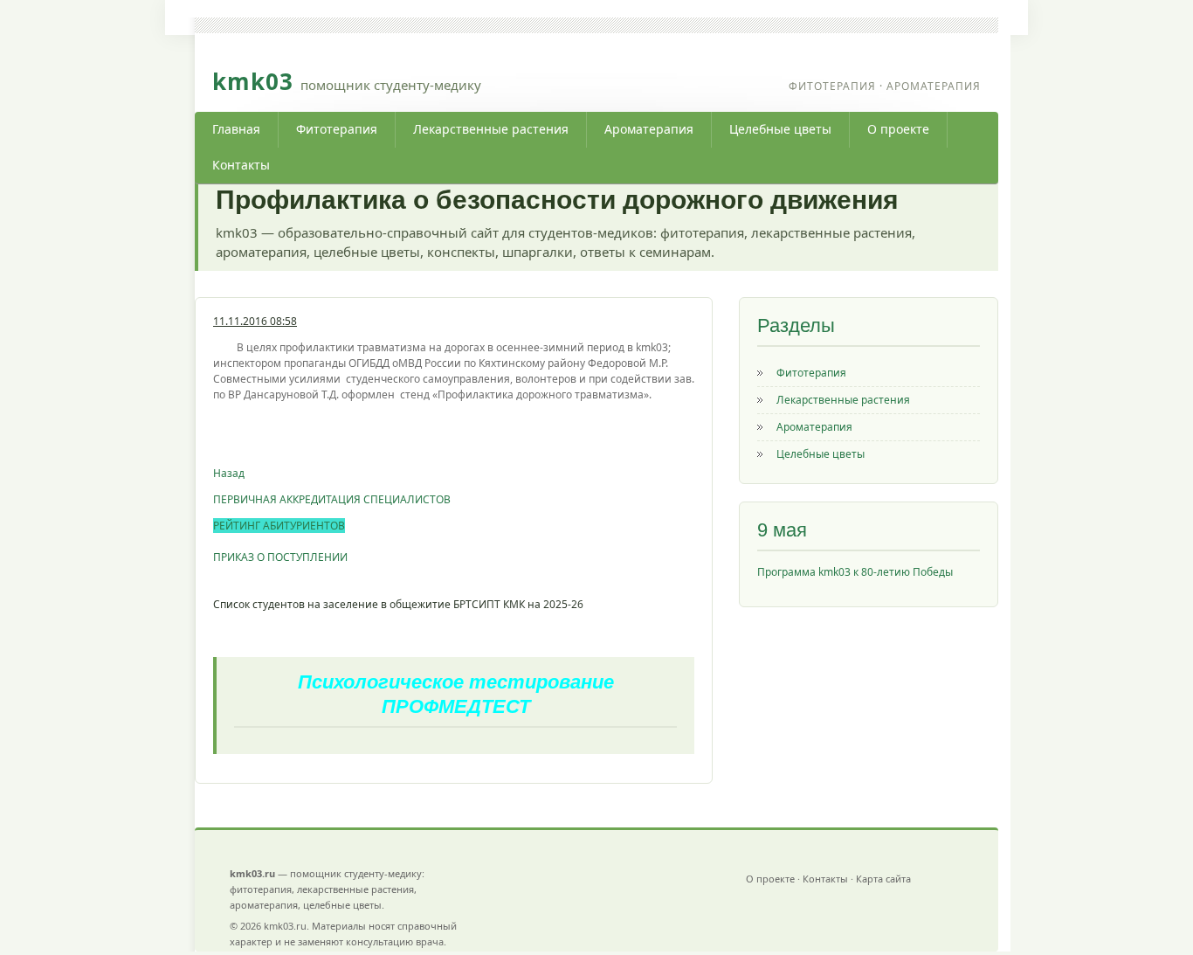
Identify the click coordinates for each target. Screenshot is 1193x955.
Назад (229, 473)
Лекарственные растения (491, 129)
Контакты (241, 164)
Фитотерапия (336, 129)
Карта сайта (883, 878)
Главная (236, 129)
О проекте (898, 129)
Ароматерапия (648, 129)
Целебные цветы (780, 129)
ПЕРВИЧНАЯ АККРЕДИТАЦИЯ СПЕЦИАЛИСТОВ (332, 499)
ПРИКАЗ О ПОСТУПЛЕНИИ (280, 557)
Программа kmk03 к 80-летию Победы (855, 571)
